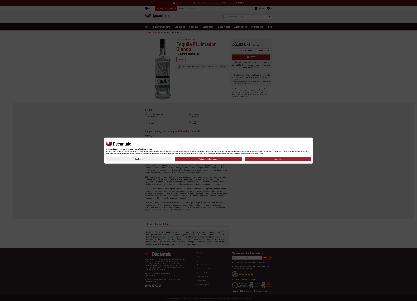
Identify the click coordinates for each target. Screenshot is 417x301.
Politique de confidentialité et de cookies (249, 153)
